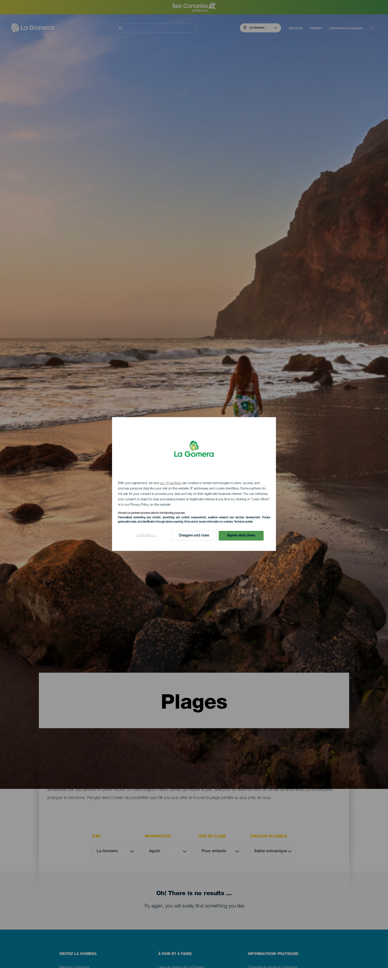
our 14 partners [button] (170, 483)
